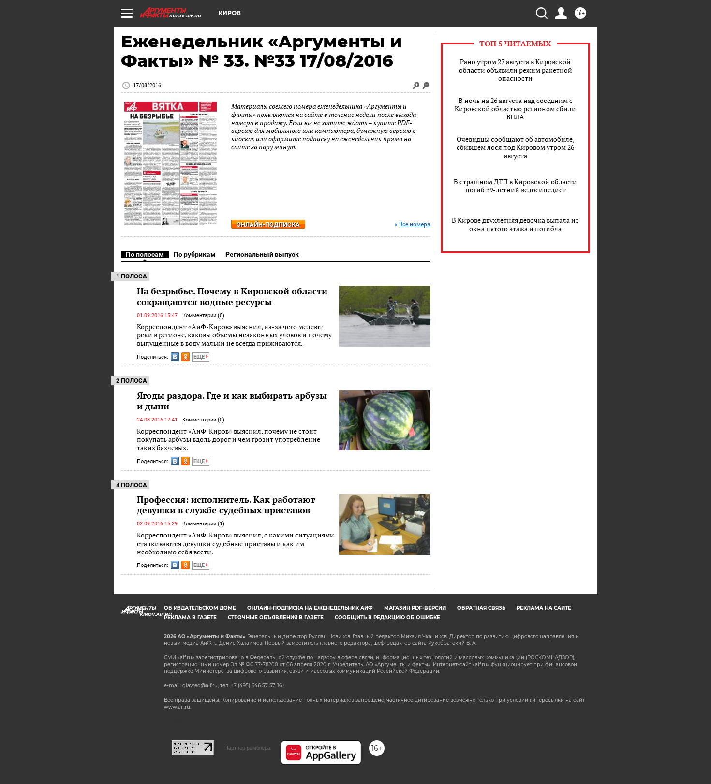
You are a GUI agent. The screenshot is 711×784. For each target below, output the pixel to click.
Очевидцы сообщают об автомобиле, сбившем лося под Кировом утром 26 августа (516, 147)
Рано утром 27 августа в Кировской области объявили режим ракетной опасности (515, 70)
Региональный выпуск (262, 254)
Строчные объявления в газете (276, 617)
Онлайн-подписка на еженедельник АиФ (310, 608)
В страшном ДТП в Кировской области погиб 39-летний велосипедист (515, 185)
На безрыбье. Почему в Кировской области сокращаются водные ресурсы (232, 296)
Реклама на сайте (544, 608)
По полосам (145, 254)
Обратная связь (481, 608)
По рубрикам (195, 254)
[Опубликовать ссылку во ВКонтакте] (175, 356)
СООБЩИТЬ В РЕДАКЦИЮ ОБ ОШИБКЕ (387, 617)
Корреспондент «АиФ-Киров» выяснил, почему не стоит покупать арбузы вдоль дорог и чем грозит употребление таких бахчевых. (228, 439)
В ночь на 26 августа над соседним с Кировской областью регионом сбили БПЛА (515, 108)
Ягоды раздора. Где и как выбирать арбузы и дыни (232, 401)
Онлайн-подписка (268, 224)
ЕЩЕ (199, 357)
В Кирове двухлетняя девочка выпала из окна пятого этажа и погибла (515, 224)
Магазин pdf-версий (415, 608)
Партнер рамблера (247, 748)
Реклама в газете (190, 617)
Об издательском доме (200, 608)
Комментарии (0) (203, 315)
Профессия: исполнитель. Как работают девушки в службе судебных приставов (226, 505)
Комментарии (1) (203, 524)
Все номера (414, 224)
